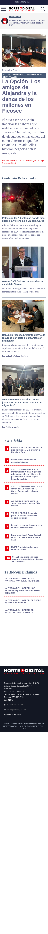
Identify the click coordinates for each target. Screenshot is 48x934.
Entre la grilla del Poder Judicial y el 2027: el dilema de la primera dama (26, 537)
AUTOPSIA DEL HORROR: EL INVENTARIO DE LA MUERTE (19, 611)
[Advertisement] (24, 640)
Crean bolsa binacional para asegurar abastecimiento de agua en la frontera (27, 559)
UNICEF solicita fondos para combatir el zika (24, 548)
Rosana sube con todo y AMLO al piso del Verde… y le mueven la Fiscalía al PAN (26, 449)
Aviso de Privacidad (12, 714)
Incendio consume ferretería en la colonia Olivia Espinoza (26, 526)
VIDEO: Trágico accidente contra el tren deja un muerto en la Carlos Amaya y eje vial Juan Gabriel (26, 490)
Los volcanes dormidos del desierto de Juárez (23, 460)
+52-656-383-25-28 (14, 705)
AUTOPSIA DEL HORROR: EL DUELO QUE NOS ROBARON (23, 601)
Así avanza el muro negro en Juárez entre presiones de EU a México (25, 503)
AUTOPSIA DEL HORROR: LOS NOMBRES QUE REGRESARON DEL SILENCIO (22, 590)
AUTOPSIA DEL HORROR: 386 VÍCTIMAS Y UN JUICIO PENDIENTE (22, 579)
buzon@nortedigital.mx (16, 709)
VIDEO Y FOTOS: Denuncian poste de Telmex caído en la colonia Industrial (24, 515)
